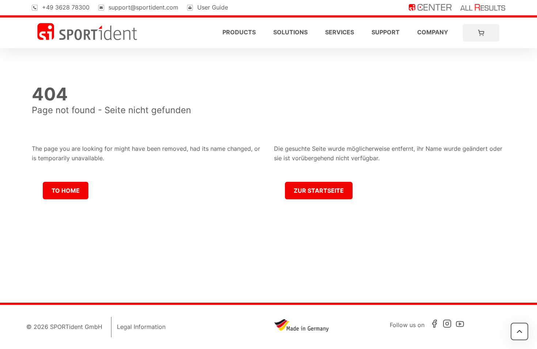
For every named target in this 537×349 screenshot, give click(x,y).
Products (239, 32)
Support (386, 32)
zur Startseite (319, 190)
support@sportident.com (143, 7)
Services (339, 32)
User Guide (212, 7)
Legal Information (141, 326)
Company (432, 32)
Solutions (290, 32)
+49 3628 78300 (66, 7)
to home (66, 190)
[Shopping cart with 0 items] (481, 33)
